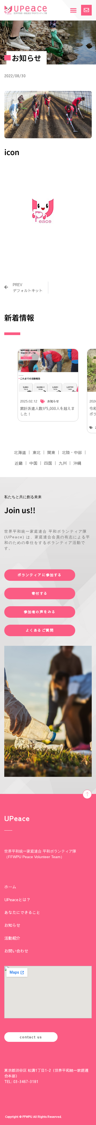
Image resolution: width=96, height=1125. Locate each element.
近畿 (19, 463)
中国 (33, 463)
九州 (63, 463)
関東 (51, 452)
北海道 (20, 452)
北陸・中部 (72, 452)
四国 (48, 463)
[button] (73, 10)
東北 (37, 452)
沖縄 (77, 463)
